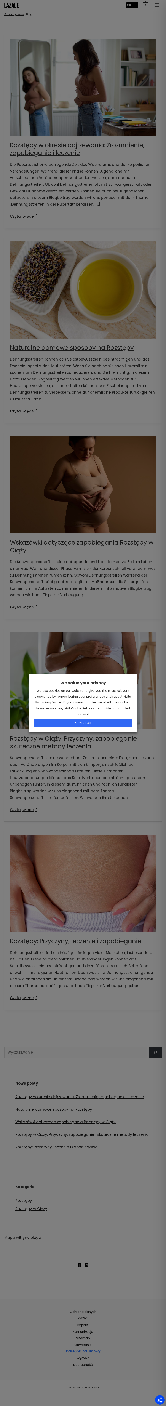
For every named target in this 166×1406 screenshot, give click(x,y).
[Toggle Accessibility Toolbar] (160, 1400)
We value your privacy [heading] (83, 682)
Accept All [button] (83, 723)
